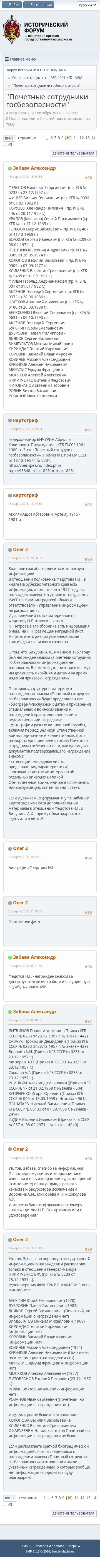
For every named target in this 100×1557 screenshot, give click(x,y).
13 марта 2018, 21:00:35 (25, 911)
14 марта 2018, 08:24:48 (25, 1157)
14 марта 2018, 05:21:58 (25, 965)
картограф (25, 420)
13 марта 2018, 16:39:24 (25, 429)
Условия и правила (50, 1546)
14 (93, 137)
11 (76, 137)
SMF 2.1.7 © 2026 (38, 1551)
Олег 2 (20, 549)
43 (10, 144)
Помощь (25, 1546)
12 (81, 137)
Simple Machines (63, 1551)
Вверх (9, 1498)
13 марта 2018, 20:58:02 (25, 558)
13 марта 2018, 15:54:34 (25, 176)
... (48, 137)
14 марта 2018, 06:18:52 (25, 1020)
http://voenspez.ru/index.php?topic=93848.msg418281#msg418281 (42, 468)
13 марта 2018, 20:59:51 (25, 857)
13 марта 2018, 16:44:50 (25, 503)
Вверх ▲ (74, 1546)
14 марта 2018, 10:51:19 (25, 1248)
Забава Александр (34, 168)
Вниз (9, 138)
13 (87, 137)
